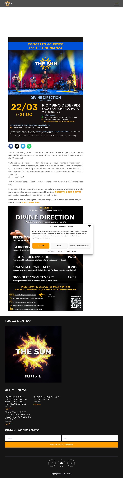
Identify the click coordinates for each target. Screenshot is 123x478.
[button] (89, 227)
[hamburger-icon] (116, 4)
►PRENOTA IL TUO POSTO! (67, 192)
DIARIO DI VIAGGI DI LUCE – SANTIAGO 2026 (46, 398)
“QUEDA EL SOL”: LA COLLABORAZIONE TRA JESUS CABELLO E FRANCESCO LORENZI (16, 400)
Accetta (41, 246)
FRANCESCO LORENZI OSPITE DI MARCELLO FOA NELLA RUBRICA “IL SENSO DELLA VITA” (18, 415)
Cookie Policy (51, 251)
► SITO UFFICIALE (30, 202)
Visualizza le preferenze (79, 246)
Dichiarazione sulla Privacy (66, 251)
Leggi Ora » (8, 409)
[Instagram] (71, 463)
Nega (59, 246)
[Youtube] (61, 463)
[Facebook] (51, 463)
